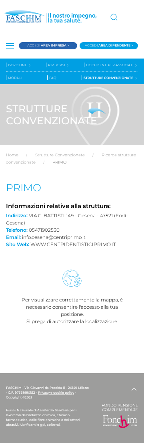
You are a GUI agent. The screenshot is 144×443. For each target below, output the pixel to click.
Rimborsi (57, 65)
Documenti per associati (110, 65)
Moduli (15, 78)
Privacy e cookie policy (56, 392)
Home (12, 155)
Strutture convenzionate (109, 78)
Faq (52, 78)
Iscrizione (18, 65)
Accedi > (48, 45)
